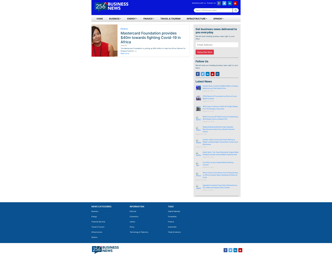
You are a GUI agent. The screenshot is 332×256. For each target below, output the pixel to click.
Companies (172, 217)
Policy (132, 227)
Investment (172, 227)
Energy (131, 18)
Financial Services (98, 222)
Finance (148, 18)
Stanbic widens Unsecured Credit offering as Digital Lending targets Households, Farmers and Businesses (220, 142)
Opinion (217, 18)
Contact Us (211, 3)
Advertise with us (199, 3)
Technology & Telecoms (139, 232)
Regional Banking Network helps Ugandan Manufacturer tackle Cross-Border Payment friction (218, 129)
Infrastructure (196, 18)
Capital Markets (174, 211)
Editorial (133, 211)
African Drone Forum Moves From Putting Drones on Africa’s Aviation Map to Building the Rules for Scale (220, 175)
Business (114, 18)
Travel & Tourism (170, 18)
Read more (125, 53)
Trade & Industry (174, 232)
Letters (132, 222)
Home (100, 18)
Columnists (134, 217)
